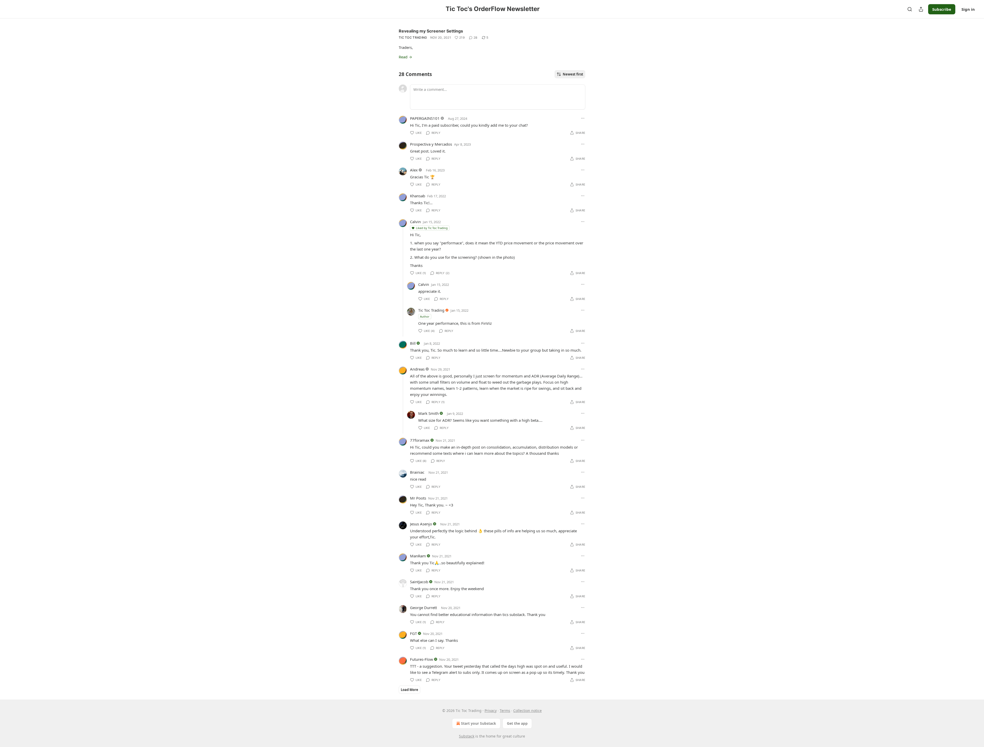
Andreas (417, 369)
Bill (413, 343)
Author (424, 316)
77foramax (419, 440)
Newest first (573, 74)
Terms (505, 710)
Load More (409, 689)
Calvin (415, 221)
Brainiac (417, 472)
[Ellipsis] (583, 118)
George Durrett (423, 607)
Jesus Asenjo (421, 523)
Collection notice (527, 710)
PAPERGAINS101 (425, 118)
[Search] (910, 9)
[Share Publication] (921, 9)
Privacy (491, 710)
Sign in (968, 9)
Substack (466, 736)
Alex (414, 169)
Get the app (517, 723)
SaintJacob (419, 581)
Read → (405, 56)
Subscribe (941, 9)
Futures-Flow (421, 659)
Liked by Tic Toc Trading (432, 228)
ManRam (418, 555)
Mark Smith (428, 413)
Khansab (417, 195)
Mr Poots (418, 498)
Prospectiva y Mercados (431, 144)
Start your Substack (478, 723)
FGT (413, 633)
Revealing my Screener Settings (431, 31)
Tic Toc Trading (413, 37)
